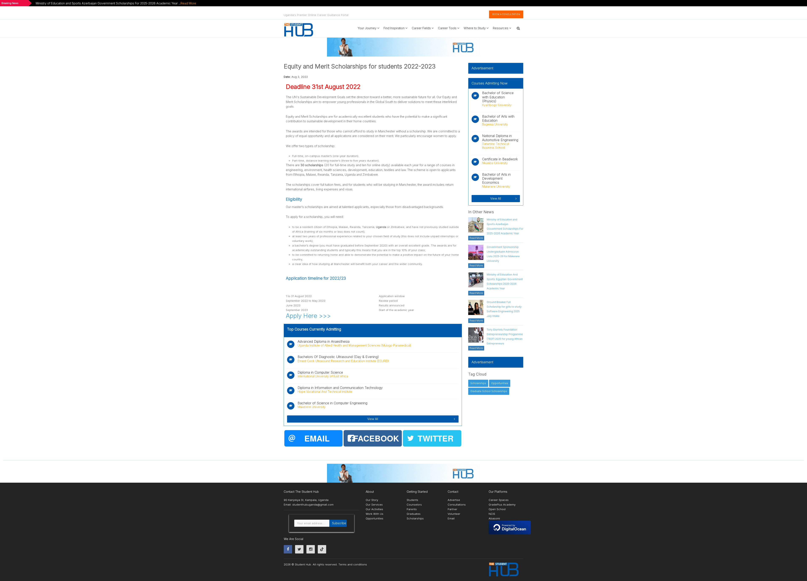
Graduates (414, 513)
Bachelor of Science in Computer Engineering (332, 403)
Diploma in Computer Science (320, 372)
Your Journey (367, 28)
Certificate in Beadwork (500, 159)
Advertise (454, 500)
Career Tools (447, 28)
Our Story (372, 500)
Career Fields (422, 28)
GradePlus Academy (502, 504)
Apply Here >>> (308, 315)
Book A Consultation (506, 14)
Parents (412, 509)
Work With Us (374, 513)
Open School (497, 509)
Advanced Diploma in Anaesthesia (323, 341)
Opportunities (374, 518)
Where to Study (475, 28)
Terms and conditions (352, 564)
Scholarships (415, 518)
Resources (501, 28)
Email (451, 518)
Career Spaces (499, 500)
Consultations (457, 504)
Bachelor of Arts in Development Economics (496, 178)
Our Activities (374, 509)
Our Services (374, 504)
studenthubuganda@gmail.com (313, 504)
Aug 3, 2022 (299, 76)
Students (412, 500)
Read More (188, 3)
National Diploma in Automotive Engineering (500, 138)
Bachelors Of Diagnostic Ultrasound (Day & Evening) (338, 357)
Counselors (414, 504)
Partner (452, 509)
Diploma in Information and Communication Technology (340, 388)
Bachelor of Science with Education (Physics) (498, 97)
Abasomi (494, 518)
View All (372, 419)
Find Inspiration (394, 28)
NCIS (492, 513)
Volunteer (454, 513)
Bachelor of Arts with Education (498, 118)
